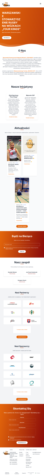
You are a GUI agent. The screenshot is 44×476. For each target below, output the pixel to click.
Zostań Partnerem (22, 336)
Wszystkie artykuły (22, 226)
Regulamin (24, 473)
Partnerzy (28, 455)
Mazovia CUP (28, 467)
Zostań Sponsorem (22, 399)
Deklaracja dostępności (7, 473)
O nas (27, 452)
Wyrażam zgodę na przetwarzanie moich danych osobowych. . (22, 437)
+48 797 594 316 (35, 454)
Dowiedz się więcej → (13, 116)
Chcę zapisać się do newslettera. (15, 439)
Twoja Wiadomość (22, 427)
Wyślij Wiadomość (22, 442)
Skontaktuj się (7, 37)
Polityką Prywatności (9, 248)
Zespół (27, 454)
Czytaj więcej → (11, 174)
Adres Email (22, 422)
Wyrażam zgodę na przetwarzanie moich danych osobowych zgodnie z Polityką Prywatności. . (21, 248)
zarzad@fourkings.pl (36, 452)
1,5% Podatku (28, 457)
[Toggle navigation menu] (40, 3)
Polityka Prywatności (17, 473)
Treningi (27, 465)
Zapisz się (22, 251)
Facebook (21, 454)
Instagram (21, 455)
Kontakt (20, 452)
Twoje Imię (22, 417)
